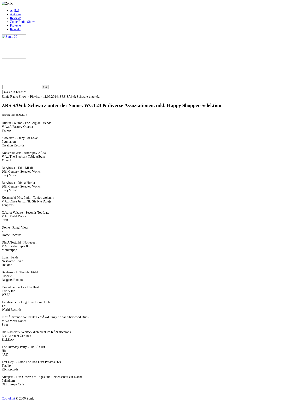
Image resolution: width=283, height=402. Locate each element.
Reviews (15, 18)
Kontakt (15, 29)
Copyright (8, 398)
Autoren (15, 14)
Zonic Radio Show (22, 21)
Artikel (14, 10)
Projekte (15, 25)
